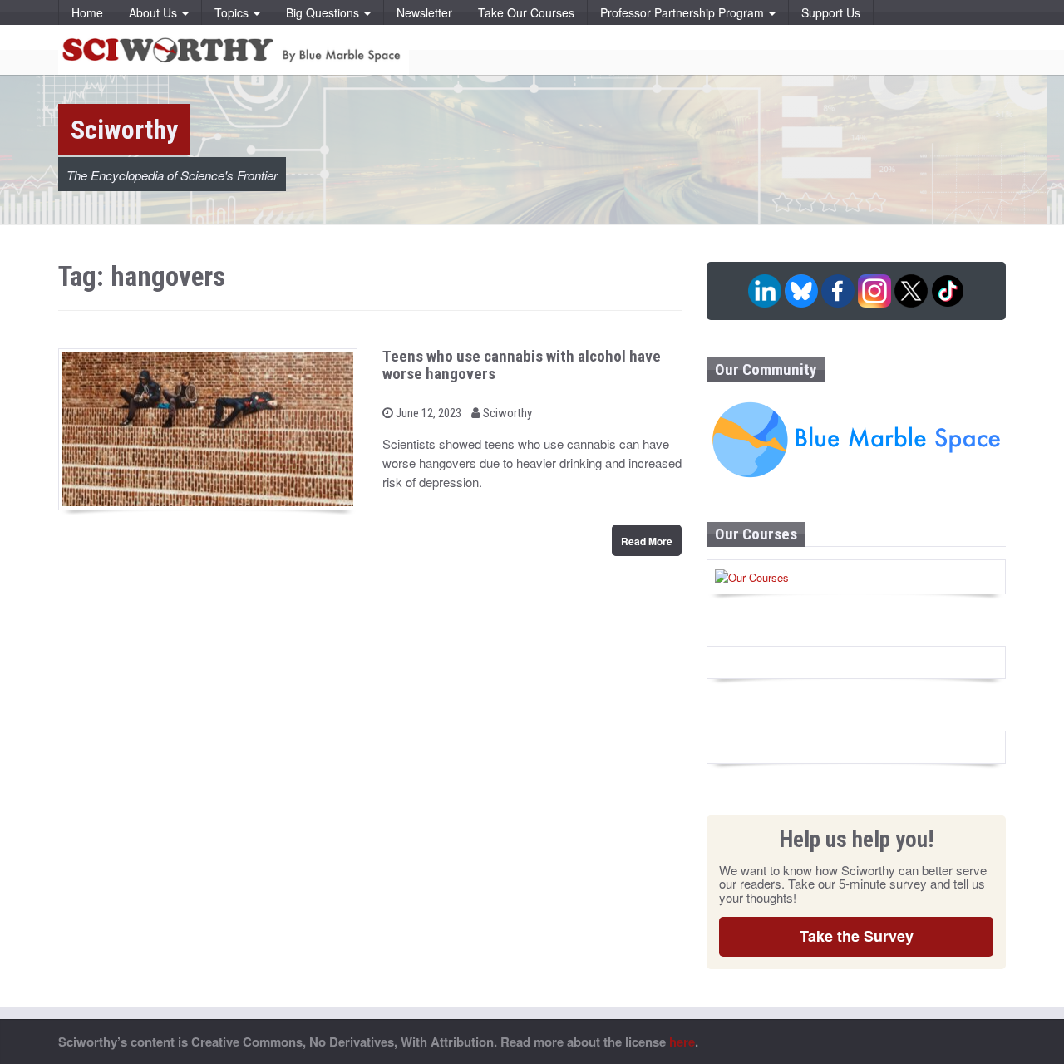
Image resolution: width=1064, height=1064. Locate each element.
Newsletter (424, 12)
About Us (154, 12)
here (682, 1041)
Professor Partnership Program (683, 12)
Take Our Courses (526, 12)
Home (87, 12)
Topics (233, 12)
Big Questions (324, 12)
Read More (646, 541)
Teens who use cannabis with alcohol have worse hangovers (521, 365)
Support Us (830, 12)
